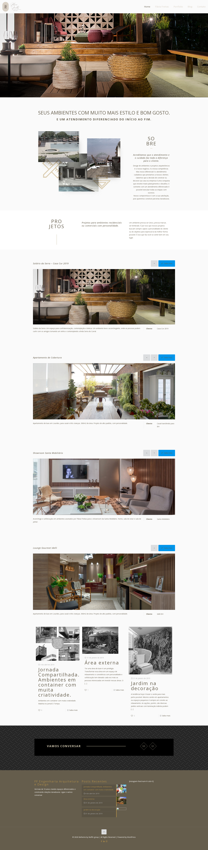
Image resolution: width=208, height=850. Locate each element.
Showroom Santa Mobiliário (48, 453)
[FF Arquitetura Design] (11, 6)
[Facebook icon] (101, 841)
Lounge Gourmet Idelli (45, 547)
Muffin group (94, 837)
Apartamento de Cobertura (47, 357)
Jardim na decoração (145, 686)
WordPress (131, 837)
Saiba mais (73, 710)
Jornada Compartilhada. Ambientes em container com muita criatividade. (59, 682)
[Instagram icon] (106, 841)
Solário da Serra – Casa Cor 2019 (51, 263)
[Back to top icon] (104, 831)
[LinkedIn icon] (104, 841)
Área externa (102, 662)
